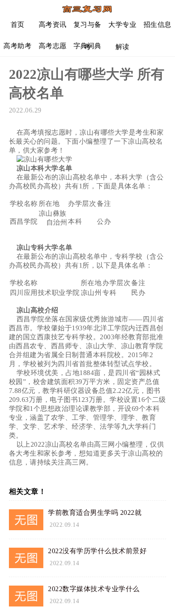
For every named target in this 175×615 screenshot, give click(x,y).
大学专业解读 (122, 28)
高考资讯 (53, 24)
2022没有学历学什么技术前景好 (97, 550)
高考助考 (17, 45)
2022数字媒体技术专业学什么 (94, 588)
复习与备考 (87, 28)
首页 (18, 24)
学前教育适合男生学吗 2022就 (94, 512)
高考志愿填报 (53, 49)
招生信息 (158, 24)
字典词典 (87, 45)
